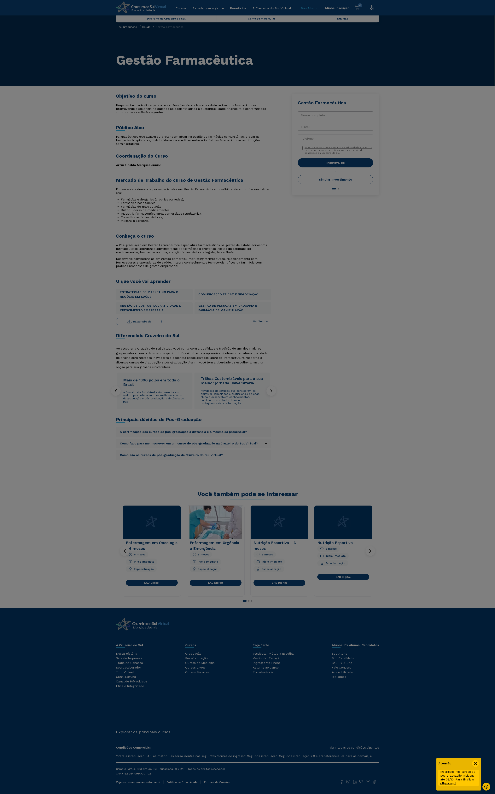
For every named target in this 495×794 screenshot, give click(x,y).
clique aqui (448, 783)
